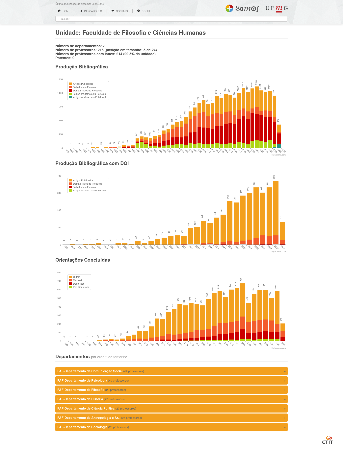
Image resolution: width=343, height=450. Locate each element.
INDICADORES (92, 11)
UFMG (276, 9)
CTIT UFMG (327, 439)
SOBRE (146, 11)
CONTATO (121, 11)
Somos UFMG (242, 7)
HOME (66, 11)
